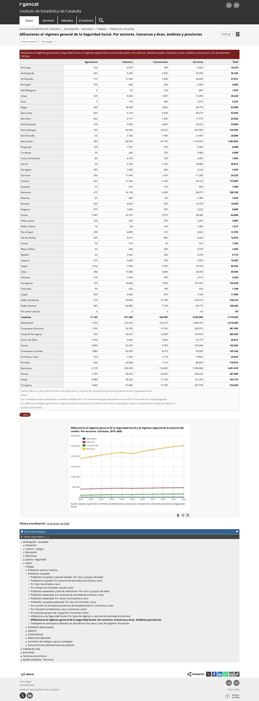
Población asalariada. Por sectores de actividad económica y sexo (67, 594)
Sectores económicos (35, 656)
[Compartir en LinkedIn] (219, 674)
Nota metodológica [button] (35, 531)
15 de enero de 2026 (58, 523)
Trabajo (101, 29)
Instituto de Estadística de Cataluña (50, 11)
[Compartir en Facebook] (214, 674)
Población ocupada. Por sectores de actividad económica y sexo (66, 580)
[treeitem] (128, 593)
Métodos (67, 20)
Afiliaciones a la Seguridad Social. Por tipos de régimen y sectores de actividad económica (80, 616)
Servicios (48, 20)
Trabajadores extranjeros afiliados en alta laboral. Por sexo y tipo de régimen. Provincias (80, 623)
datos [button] (26, 414)
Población (31, 545)
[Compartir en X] (208, 674)
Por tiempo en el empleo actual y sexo (52, 587)
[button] (237, 674)
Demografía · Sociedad (78, 29)
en (236, 5)
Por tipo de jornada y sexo (45, 584)
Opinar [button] (30, 674)
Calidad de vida (31, 649)
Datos (29, 20)
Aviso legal (25, 681)
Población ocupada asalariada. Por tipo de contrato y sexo (63, 602)
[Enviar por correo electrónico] (231, 674)
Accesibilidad (27, 685)
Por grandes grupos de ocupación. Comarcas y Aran (60, 612)
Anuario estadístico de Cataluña (40, 29)
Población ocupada (122, 29)
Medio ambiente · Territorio (38, 659)
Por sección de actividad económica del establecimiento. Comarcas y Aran (72, 605)
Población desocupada (40, 627)
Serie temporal (29, 41)
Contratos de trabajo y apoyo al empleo (50, 641)
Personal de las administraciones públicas (51, 645)
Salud (28, 563)
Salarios (32, 630)
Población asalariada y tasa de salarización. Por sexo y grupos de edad (70, 591)
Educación (31, 552)
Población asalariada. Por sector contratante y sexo (59, 598)
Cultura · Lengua (34, 549)
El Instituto (86, 20)
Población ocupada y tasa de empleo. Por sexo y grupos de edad (67, 577)
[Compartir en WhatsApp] (225, 674)
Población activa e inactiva (42, 570)
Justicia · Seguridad (35, 559)
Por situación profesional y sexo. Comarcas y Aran (59, 609)
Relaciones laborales (39, 638)
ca (229, 5)
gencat (64, 5)
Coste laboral (35, 634)
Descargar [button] (47, 41)
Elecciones (31, 556)
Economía (28, 652)
